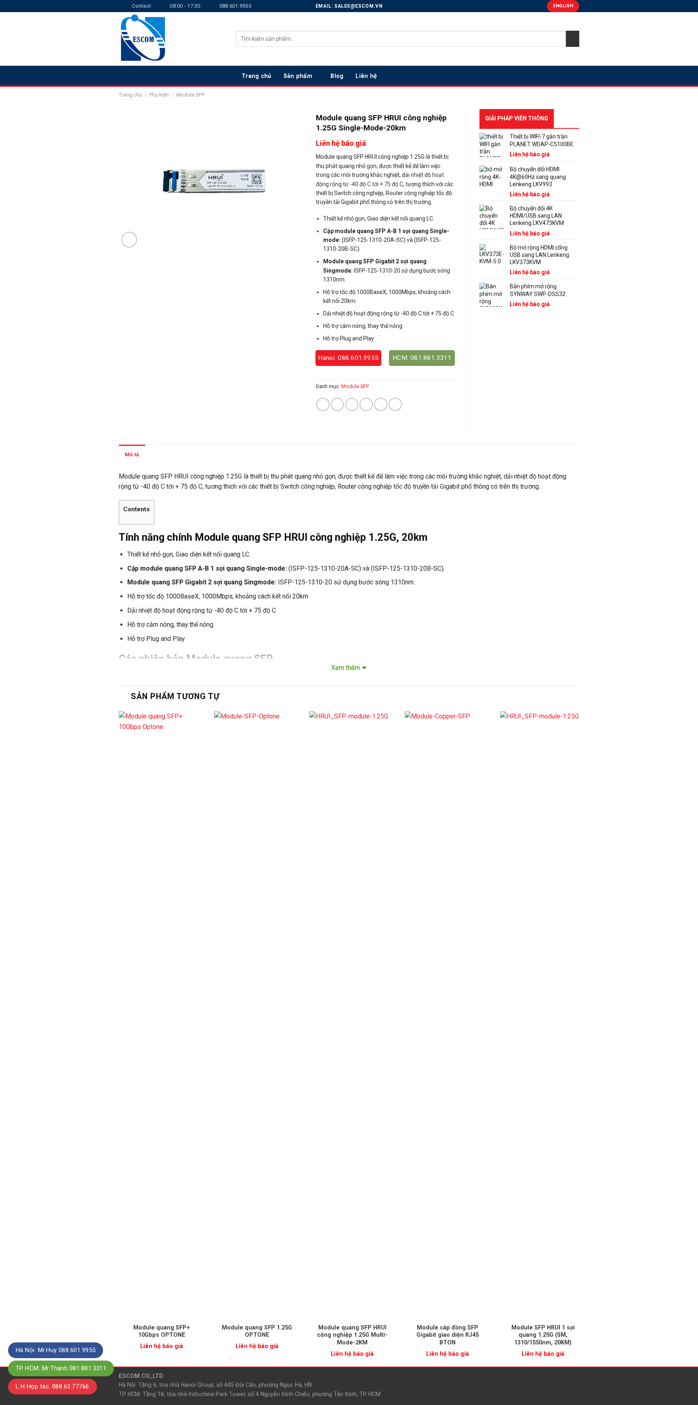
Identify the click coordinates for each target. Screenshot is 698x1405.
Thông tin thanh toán (176, 455)
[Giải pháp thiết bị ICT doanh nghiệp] (171, 38)
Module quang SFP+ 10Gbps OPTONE (161, 1331)
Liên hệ (366, 76)
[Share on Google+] (380, 404)
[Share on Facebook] (323, 404)
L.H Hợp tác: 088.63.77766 (52, 1386)
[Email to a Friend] (352, 404)
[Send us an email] (574, 75)
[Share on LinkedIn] (395, 404)
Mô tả (132, 455)
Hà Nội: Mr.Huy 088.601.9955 (55, 1350)
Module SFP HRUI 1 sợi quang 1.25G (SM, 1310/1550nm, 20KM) (543, 1335)
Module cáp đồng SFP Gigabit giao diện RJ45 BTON (447, 1335)
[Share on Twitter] (337, 404)
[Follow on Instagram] (553, 75)
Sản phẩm (298, 76)
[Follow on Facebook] (542, 75)
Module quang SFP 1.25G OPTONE (257, 1331)
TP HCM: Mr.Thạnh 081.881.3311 (61, 1368)
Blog (336, 76)
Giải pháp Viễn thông (516, 118)
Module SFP (190, 95)
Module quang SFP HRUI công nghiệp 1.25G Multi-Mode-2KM (352, 1335)
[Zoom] (129, 239)
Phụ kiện (159, 95)
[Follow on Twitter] (563, 75)
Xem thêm (345, 668)
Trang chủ (256, 76)
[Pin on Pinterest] (366, 404)
